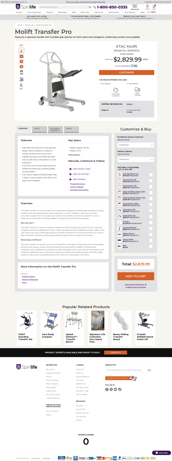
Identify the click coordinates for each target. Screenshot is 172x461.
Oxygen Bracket (129, 228)
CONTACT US (115, 352)
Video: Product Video (81, 169)
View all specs (74, 155)
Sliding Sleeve (128, 233)
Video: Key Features (81, 174)
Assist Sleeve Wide (131, 204)
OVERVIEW (22, 128)
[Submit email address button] (149, 370)
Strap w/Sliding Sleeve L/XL (134, 198)
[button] (150, 174)
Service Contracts (52, 411)
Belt (124, 245)
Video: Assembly (79, 179)
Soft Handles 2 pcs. (131, 174)
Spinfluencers (81, 384)
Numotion (79, 406)
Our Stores (80, 380)
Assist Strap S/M (129, 180)
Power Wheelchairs (34, 12)
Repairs (48, 415)
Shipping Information (53, 373)
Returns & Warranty (30, 280)
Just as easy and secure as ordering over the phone (136, 286)
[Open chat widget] (161, 453)
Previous (21, 45)
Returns (49, 377)
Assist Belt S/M (129, 210)
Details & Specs (28, 277)
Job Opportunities (82, 387)
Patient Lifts (85, 12)
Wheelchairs (62, 12)
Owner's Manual (76, 187)
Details (129, 104)
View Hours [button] (135, 9)
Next (21, 89)
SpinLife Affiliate (81, 394)
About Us (79, 373)
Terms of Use (46, 458)
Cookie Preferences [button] (53, 398)
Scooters (19, 12)
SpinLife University (82, 413)
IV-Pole (126, 222)
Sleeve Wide (128, 239)
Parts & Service (113, 12)
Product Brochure (77, 184)
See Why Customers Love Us (14, 2)
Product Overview (126, 54)
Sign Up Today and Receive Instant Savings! (85, 2)
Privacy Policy (36, 458)
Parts (24, 283)
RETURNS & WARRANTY (55, 129)
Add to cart (136, 276)
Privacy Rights (51, 387)
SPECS (37, 128)
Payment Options (52, 380)
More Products (130, 12)
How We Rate (81, 416)
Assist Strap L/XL (130, 186)
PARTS (69, 128)
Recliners (50, 12)
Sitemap (79, 420)
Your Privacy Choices (53, 394)
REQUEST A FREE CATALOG (117, 378)
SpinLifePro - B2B (82, 391)
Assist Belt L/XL (129, 216)
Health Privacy (51, 391)
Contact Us (80, 369)
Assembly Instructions (79, 190)
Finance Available (52, 384)
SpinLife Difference (82, 377)
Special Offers (81, 409)
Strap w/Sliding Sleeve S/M (134, 192)
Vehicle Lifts (99, 12)
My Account (50, 369)
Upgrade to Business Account (158, 2)
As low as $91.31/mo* (122, 66)
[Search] (90, 7)
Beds (74, 12)
